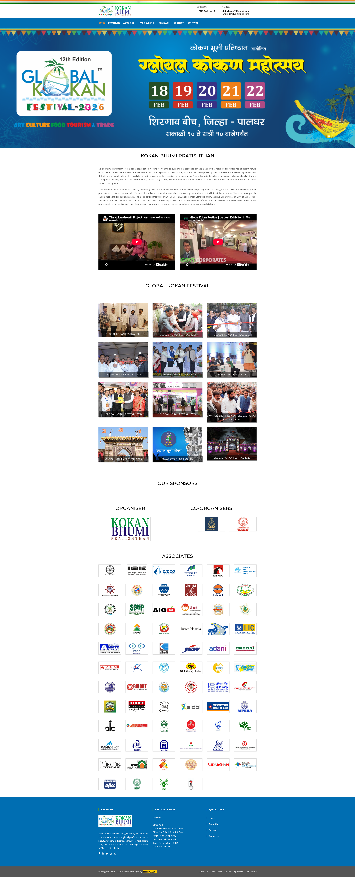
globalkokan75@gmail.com (235, 11)
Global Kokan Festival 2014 (124, 374)
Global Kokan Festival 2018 (124, 414)
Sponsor (179, 23)
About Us (129, 23)
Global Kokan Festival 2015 (178, 374)
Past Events (147, 23)
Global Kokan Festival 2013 (232, 335)
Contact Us (214, 836)
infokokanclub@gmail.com (235, 13)
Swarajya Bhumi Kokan (177, 459)
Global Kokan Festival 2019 (178, 414)
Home (101, 23)
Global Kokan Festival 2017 (232, 374)
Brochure (114, 23)
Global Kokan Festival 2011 (123, 334)
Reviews (164, 23)
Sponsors (238, 872)
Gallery (228, 872)
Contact (192, 23)
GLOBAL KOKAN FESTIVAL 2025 (232, 457)
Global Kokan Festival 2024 (123, 459)
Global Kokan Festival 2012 (178, 335)
